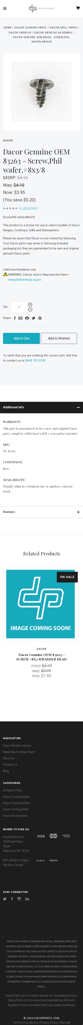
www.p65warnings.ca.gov (24, 279)
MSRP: (10, 177)
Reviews (9, 512)
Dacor (8, 140)
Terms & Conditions (25, 1022)
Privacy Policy (49, 1022)
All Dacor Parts (12, 790)
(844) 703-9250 (35, 360)
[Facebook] (12, 899)
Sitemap (65, 1022)
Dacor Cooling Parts (16, 809)
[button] (41, 925)
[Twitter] (5, 899)
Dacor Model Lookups (17, 745)
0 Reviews (28, 208)
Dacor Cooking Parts (16, 796)
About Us (9, 758)
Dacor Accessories (15, 815)
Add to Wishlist (59, 338)
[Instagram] (19, 899)
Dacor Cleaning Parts (16, 803)
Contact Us (10, 764)
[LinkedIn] (27, 899)
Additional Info (13, 407)
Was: (8, 185)
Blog (6, 771)
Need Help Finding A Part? (19, 752)
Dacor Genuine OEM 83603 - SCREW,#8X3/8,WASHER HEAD (41, 656)
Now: (8, 192)
